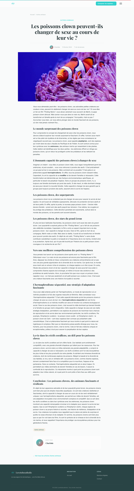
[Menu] (121, 3)
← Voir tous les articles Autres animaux (47, 456)
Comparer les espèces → (106, 3)
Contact (99, 479)
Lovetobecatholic (24, 472)
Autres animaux (41, 14)
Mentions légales (102, 475)
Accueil (32, 14)
